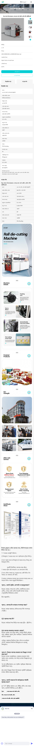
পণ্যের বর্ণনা (24, 81)
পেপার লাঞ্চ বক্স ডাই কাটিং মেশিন (13, 691)
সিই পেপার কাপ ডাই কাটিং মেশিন (8, 695)
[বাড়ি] (2, 2)
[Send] (32, 743)
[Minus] (32, 709)
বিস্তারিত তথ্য (8, 81)
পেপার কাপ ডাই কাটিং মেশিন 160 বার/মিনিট (10, 698)
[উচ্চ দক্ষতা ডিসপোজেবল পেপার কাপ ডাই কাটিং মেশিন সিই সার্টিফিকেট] (12, 29)
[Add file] (2, 743)
